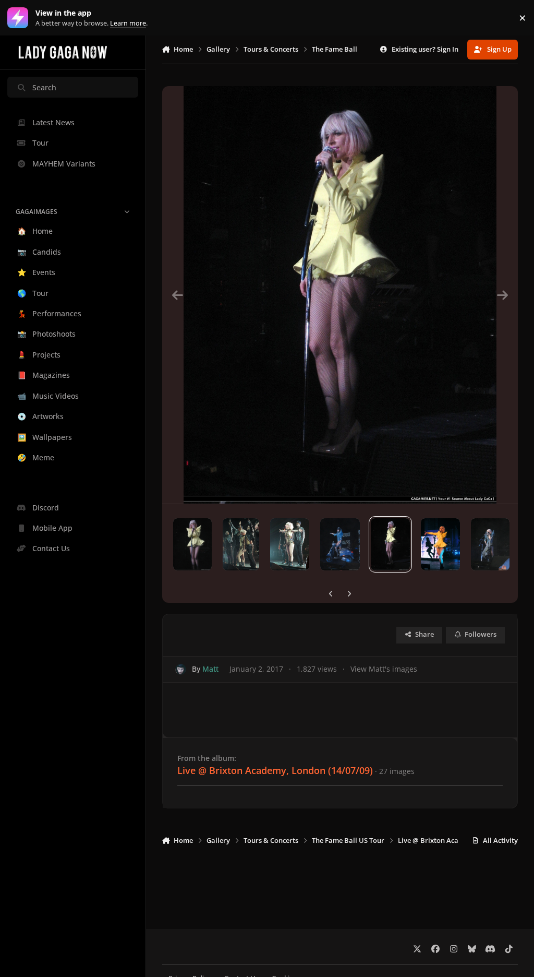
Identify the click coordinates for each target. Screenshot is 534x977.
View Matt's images (383, 669)
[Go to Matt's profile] (180, 669)
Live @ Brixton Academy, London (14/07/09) (275, 770)
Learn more (20, 18)
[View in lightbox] (340, 295)
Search (44, 87)
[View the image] (192, 544)
